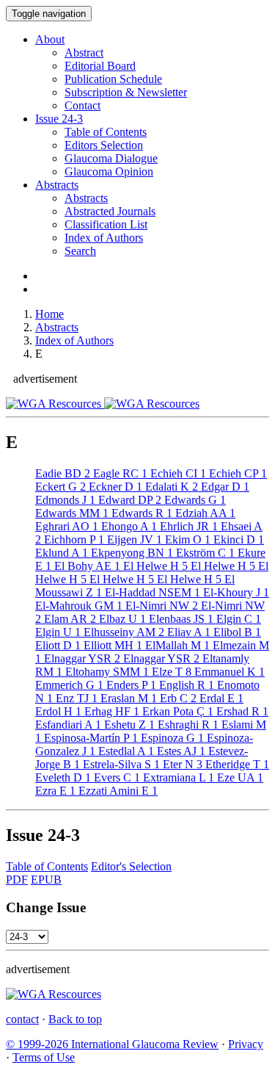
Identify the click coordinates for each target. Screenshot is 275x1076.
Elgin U (58, 632)
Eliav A (187, 632)
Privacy (245, 1044)
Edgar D (223, 486)
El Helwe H (154, 566)
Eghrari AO (66, 526)
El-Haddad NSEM (151, 592)
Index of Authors (104, 237)
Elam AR (68, 619)
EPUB (46, 879)
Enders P (129, 685)
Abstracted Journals (110, 211)
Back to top (75, 1019)
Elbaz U (121, 619)
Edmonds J (65, 500)
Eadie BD (62, 473)
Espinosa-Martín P (89, 738)
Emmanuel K (228, 671)
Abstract (84, 52)
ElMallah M (176, 645)
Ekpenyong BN (130, 552)
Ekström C (204, 552)
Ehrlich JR (187, 526)
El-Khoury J (234, 592)
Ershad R (240, 711)
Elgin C (237, 619)
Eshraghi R (187, 724)
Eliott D (58, 645)
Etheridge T (235, 764)
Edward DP (128, 500)
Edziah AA (203, 513)
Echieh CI (176, 473)
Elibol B (235, 632)
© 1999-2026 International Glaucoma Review (112, 1044)
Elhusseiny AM (122, 632)
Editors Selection (104, 145)
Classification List (106, 224)
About (50, 39)
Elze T (170, 671)
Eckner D (114, 486)
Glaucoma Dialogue (111, 158)
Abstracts (56, 184)
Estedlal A (124, 751)
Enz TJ (75, 698)
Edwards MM (72, 513)
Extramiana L (177, 777)
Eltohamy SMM (105, 671)
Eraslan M (127, 698)
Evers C (115, 777)
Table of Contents (106, 132)
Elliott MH (111, 645)
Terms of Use (43, 1057)
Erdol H (58, 711)
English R (185, 685)
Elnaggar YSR (80, 658)
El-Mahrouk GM (78, 605)
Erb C (177, 698)
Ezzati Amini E (117, 790)
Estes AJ (179, 751)
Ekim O (186, 539)
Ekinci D (237, 539)
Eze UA (238, 777)
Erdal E (220, 698)
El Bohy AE (85, 566)
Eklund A (61, 552)
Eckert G (60, 486)
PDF (17, 879)
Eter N (181, 764)
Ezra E (55, 790)
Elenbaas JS (179, 619)
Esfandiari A (68, 724)
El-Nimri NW (160, 605)
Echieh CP (236, 473)
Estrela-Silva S (120, 764)
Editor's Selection (131, 866)
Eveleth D (63, 777)
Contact (82, 105)
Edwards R (140, 513)
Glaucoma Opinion (109, 171)
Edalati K (170, 486)
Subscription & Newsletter (126, 92)
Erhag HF (110, 711)
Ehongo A (127, 526)
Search (80, 251)
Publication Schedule (113, 79)
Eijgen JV (133, 539)
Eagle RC (118, 473)
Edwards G (193, 500)
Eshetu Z (128, 724)
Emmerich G (69, 685)
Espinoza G (171, 738)
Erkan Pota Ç (176, 711)
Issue (59, 118)
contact (22, 1019)
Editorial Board (100, 65)
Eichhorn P (72, 539)
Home (49, 314)
